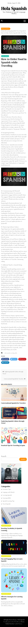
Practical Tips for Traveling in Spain (13, 445)
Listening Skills (7, 498)
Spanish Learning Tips (8, 501)
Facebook (5, 359)
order (5, 353)
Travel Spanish (5, 56)
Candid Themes (18, 624)
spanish (8, 353)
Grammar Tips (7, 489)
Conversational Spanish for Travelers (13, 379)
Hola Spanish (14, 8)
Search (3, 456)
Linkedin (5, 362)
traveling (12, 353)
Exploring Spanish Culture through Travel (12, 422)
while (16, 353)
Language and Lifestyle (9, 492)
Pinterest (22, 359)
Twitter (14, 359)
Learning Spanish (7, 495)
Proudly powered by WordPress (11, 621)
